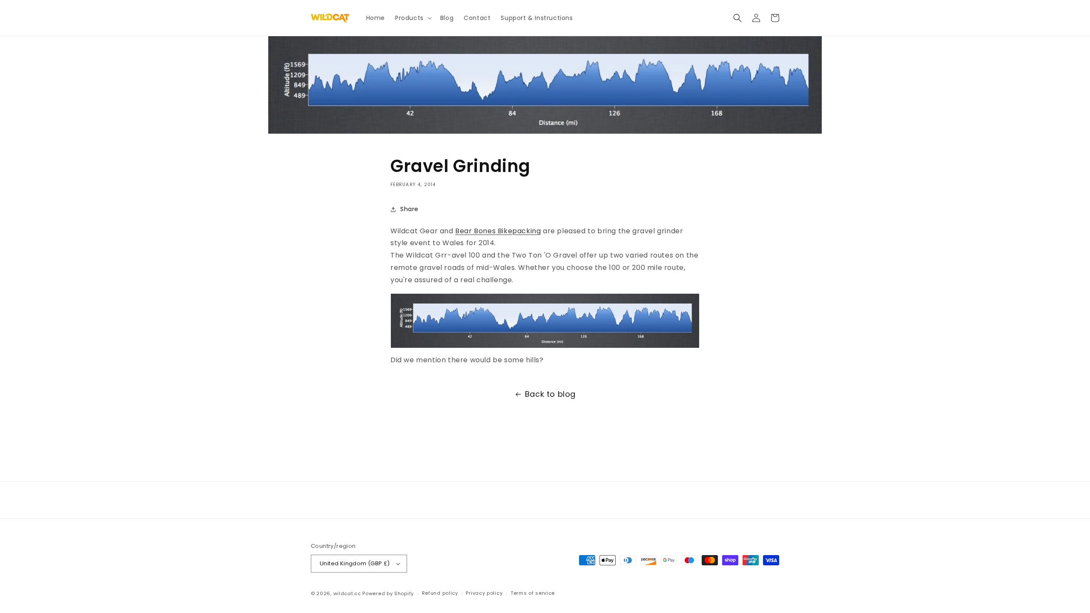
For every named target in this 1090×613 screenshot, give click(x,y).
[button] (412, 18)
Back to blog (550, 394)
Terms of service (533, 593)
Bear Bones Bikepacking (498, 231)
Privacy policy (484, 593)
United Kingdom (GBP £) (355, 563)
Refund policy (440, 593)
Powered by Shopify (388, 593)
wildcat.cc (347, 593)
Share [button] (409, 209)
